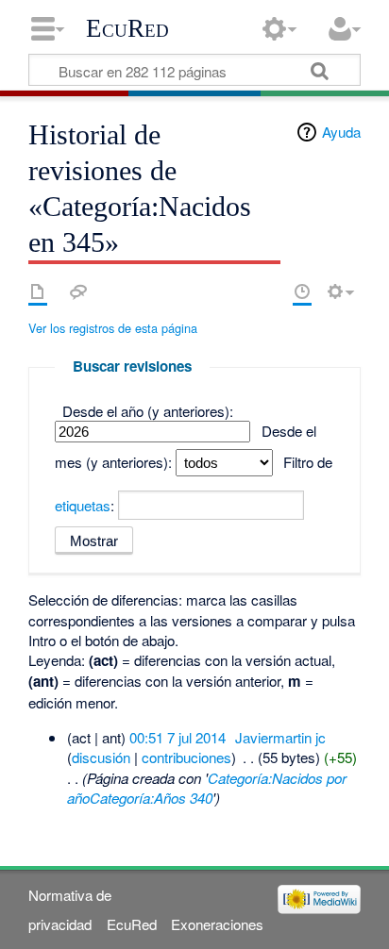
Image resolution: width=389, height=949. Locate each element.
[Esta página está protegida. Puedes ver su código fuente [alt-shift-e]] (269, 291)
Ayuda (341, 132)
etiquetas (82, 505)
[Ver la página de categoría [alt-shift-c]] (37, 291)
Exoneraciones (217, 924)
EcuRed (127, 28)
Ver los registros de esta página (112, 328)
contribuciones (186, 757)
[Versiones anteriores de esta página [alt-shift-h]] (302, 291)
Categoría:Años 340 (151, 797)
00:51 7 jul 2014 (177, 737)
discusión (101, 757)
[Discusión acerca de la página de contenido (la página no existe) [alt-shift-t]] (78, 291)
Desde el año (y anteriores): (147, 411)
